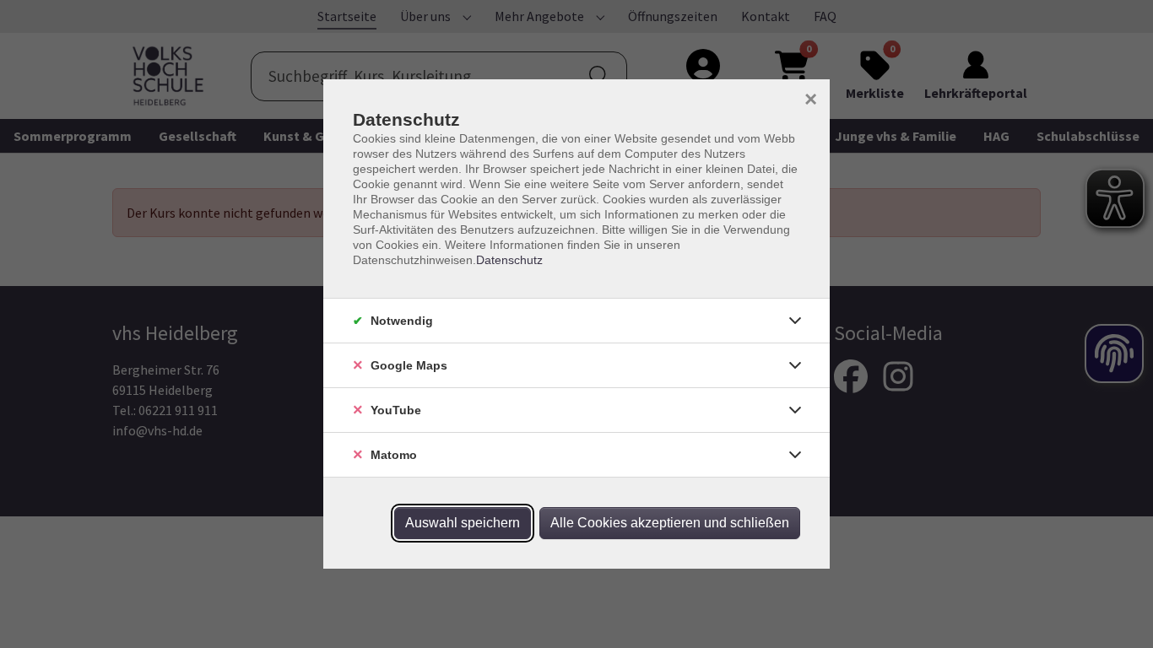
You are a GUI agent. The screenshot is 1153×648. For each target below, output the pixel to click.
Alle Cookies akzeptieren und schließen (669, 523)
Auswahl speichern (462, 523)
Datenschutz (509, 260)
